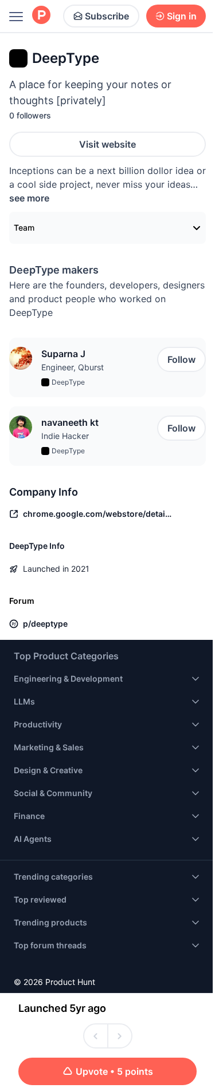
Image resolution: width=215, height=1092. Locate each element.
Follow (181, 359)
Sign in (182, 16)
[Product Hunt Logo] (41, 16)
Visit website (107, 144)
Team (24, 227)
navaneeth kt (70, 422)
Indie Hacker (65, 436)
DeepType (68, 382)
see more (29, 198)
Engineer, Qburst (72, 367)
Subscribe (107, 16)
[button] (20, 358)
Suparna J (63, 353)
